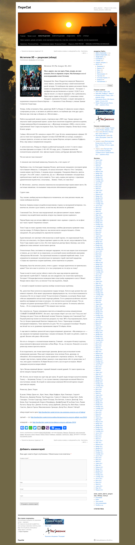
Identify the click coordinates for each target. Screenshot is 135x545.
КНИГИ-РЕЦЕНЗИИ (58, 36)
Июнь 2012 (98, 482)
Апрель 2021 (99, 281)
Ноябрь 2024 (99, 200)
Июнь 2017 (98, 368)
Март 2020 (98, 306)
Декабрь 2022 (99, 243)
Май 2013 (98, 461)
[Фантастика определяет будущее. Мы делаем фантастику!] (105, 122)
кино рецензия (80, 432)
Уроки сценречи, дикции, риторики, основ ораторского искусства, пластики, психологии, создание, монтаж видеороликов (59, 40)
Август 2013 (99, 456)
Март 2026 (98, 169)
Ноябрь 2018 (99, 336)
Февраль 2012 (99, 490)
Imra (42, 60)
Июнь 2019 (98, 323)
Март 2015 (98, 420)
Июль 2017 (98, 366)
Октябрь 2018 (99, 338)
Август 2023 (99, 228)
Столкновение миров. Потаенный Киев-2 (53, 44)
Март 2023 (98, 238)
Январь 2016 (99, 401)
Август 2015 (99, 410)
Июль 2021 (98, 276)
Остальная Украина (102, 77)
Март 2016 (98, 397)
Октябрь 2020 (99, 293)
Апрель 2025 (99, 190)
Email (21, 489)
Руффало (52, 434)
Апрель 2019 (99, 327)
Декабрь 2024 (99, 198)
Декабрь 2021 (99, 266)
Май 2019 (98, 325)
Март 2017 (98, 374)
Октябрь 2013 (99, 452)
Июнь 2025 (98, 186)
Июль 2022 (98, 253)
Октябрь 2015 (99, 406)
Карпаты (99, 68)
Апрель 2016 (99, 395)
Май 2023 (98, 234)
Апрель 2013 (99, 463)
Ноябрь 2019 (99, 313)
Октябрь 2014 (99, 429)
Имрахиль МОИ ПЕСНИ (76, 44)
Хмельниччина (101, 81)
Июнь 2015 (98, 414)
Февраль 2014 (99, 444)
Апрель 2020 (99, 304)
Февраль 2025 (99, 194)
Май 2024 (98, 211)
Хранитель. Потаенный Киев (29, 44)
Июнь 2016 (98, 391)
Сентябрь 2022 (99, 249)
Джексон (65, 432)
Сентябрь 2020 (99, 294)
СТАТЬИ (85, 36)
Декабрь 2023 (99, 221)
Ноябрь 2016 (99, 382)
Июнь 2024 (98, 209)
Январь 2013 (99, 469)
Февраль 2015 (99, 421)
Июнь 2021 (98, 277)
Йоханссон (72, 432)
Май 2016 (98, 393)
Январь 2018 (99, 355)
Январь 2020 (99, 310)
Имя (21, 482)
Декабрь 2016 (99, 380)
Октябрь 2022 (99, 247)
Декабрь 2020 (99, 289)
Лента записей (99, 501)
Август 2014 (99, 433)
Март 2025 (98, 192)
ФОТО (79, 36)
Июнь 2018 (98, 346)
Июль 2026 (98, 162)
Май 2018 (98, 348)
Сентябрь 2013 (99, 454)
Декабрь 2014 (99, 425)
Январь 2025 (99, 196)
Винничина (100, 66)
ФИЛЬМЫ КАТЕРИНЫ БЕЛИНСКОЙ (97, 44)
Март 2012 (98, 488)
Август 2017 (99, 365)
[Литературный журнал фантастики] (105, 114)
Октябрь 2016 (99, 384)
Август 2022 (99, 251)
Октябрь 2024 (99, 202)
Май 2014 (98, 438)
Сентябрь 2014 (99, 431)
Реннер (37, 434)
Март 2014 (98, 442)
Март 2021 (98, 283)
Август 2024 (99, 205)
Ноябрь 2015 (99, 404)
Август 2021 (99, 274)
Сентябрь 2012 (99, 476)
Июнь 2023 (98, 232)
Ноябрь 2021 (99, 268)
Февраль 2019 (99, 330)
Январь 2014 (99, 446)
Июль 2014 (98, 435)
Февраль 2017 (99, 376)
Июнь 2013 (98, 459)
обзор (33, 434)
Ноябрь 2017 (99, 359)
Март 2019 (98, 329)
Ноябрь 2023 (99, 222)
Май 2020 (98, 302)
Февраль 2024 (99, 217)
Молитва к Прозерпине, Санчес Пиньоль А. (104, 137)
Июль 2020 (98, 298)
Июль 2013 (98, 457)
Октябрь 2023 (99, 224)
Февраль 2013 (99, 467)
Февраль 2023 (99, 239)
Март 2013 (98, 465)
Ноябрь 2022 (99, 245)
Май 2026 (98, 166)
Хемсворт (59, 434)
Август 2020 (99, 296)
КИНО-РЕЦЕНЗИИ (44, 36)
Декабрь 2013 (99, 448)
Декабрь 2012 (99, 471)
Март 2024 (98, 215)
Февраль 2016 (99, 399)
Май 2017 (98, 370)
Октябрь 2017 (99, 361)
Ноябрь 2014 (99, 427)
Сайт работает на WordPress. (104, 540)
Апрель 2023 (99, 236)
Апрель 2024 (99, 213)
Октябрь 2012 (99, 475)
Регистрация (99, 497)
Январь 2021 (99, 287)
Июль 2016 (98, 389)
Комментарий (24, 458)
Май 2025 (98, 188)
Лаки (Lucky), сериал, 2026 (103, 91)
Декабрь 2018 (99, 334)
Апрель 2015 (99, 418)
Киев (98, 70)
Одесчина (99, 76)
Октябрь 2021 (99, 270)
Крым (98, 72)
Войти (97, 499)
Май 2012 (98, 484)
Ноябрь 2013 (99, 450)
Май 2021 (98, 279)
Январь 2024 (99, 219)
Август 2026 (99, 160)
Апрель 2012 (99, 486)
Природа (99, 79)
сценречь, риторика (101, 62)
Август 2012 (99, 478)
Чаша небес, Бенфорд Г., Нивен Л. (105, 93)
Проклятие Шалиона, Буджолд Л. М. (31, 51)
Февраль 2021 (99, 285)
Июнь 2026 (98, 164)
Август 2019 (99, 319)
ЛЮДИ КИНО (71, 36)
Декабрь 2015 (99, 402)
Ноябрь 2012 (99, 473)
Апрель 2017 (99, 372)
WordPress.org (99, 505)
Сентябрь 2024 (99, 203)
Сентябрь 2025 (99, 181)
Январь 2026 (99, 173)
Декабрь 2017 (99, 357)
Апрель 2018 (99, 349)
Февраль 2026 (99, 171)
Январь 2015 (99, 423)
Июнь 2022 (98, 255)
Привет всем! (32, 36)
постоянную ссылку (26, 436)
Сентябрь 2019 (99, 317)
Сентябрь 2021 (99, 272)
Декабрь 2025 (99, 175)
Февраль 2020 (99, 308)
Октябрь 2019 (99, 315)
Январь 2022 (99, 264)
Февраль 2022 (99, 262)
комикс (22, 434)
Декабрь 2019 (99, 312)
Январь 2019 (99, 332)
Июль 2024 (98, 207)
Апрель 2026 (99, 167)
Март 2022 (98, 260)
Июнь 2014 (98, 437)
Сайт (21, 496)
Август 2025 (99, 183)
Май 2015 (98, 416)
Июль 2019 (98, 321)
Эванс (71, 434)
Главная (22, 36)
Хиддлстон (65, 434)
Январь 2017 (99, 378)
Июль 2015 (98, 412)
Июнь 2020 (98, 300)
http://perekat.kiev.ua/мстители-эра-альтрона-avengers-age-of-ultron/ (62, 412)
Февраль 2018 (99, 353)
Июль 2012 (98, 480)
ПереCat (24, 7)
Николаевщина (101, 74)
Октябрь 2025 (99, 179)
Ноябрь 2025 (99, 177)
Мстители (28, 434)
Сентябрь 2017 (99, 363)
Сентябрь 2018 (99, 340)
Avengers (60, 432)
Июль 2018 (98, 344)
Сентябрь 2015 (99, 408)
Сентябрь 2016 (99, 385)
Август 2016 (99, 387)
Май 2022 (98, 257)
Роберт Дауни (44, 434)
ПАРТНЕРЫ (99, 58)
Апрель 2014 (99, 440)
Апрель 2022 (99, 258)
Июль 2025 (98, 185)
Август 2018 (99, 342)
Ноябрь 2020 (99, 291)
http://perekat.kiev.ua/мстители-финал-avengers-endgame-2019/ (54, 422)
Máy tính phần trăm (100, 135)
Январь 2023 (99, 241)
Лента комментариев (101, 503)
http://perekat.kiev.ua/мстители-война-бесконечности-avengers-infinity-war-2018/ (59, 417)
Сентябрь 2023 (99, 226)
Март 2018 (98, 351)
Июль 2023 (98, 230)
